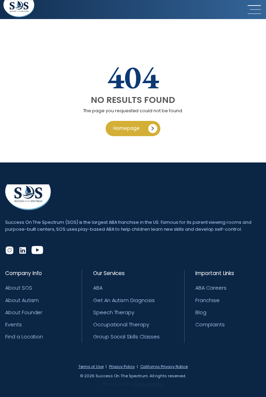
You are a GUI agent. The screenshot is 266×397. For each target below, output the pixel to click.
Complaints (210, 324)
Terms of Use (91, 367)
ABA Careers (210, 287)
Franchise (207, 300)
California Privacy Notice (164, 367)
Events (13, 324)
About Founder (23, 312)
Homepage (126, 128)
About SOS (18, 287)
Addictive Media (147, 384)
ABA (98, 287)
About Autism (22, 300)
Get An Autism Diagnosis (124, 300)
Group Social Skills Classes (126, 336)
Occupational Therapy (121, 324)
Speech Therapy (113, 312)
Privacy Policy (122, 367)
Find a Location (24, 336)
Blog (200, 312)
